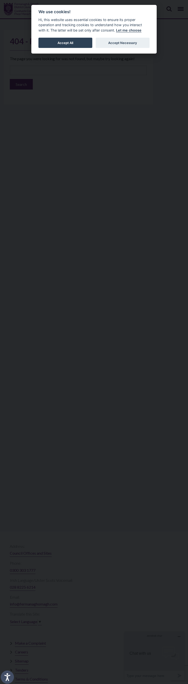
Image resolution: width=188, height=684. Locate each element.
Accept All (65, 43)
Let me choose (128, 30)
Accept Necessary (122, 43)
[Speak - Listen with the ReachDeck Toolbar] (7, 677)
